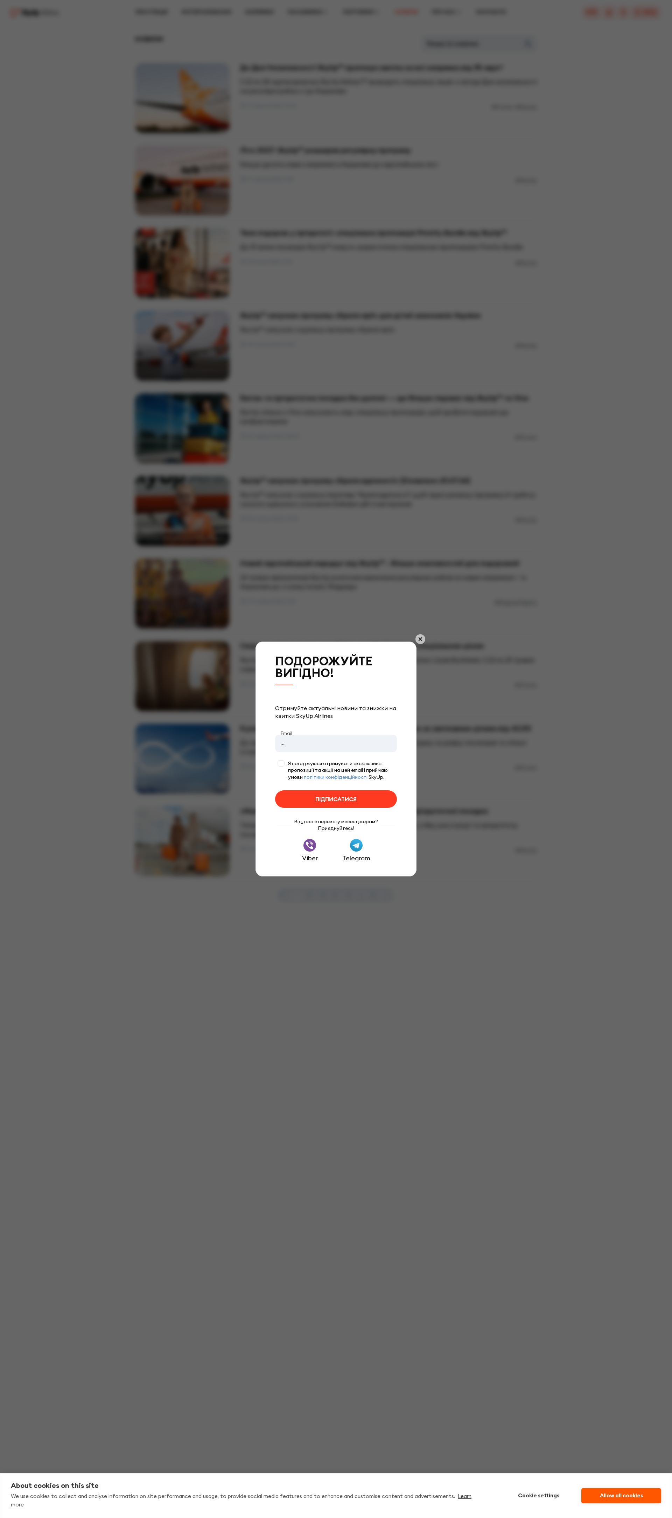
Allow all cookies (621, 1495)
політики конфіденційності (336, 777)
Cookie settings (538, 1495)
